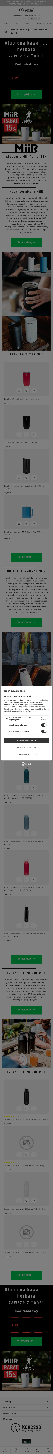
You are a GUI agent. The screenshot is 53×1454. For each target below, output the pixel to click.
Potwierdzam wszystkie (26, 740)
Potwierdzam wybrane (26, 747)
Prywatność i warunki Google (22, 711)
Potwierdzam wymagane (27, 754)
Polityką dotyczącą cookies (24, 702)
